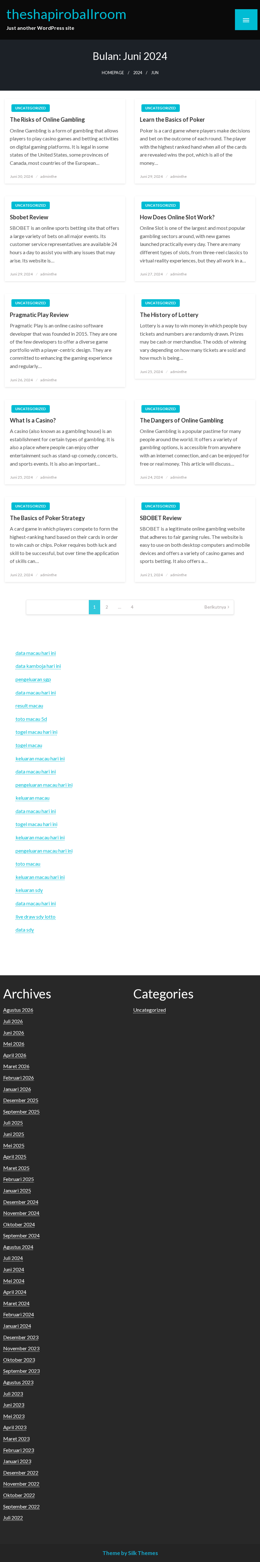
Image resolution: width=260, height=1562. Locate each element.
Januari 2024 (17, 1326)
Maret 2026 (16, 1066)
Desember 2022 (20, 1472)
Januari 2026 (17, 1089)
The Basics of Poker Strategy (47, 517)
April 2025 (14, 1156)
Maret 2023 (16, 1439)
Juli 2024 (13, 1258)
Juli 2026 (13, 1021)
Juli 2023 (13, 1394)
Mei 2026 (13, 1044)
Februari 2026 (18, 1078)
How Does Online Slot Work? (177, 217)
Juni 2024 (13, 1269)
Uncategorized (30, 108)
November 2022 (21, 1484)
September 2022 (21, 1506)
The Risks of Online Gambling (47, 119)
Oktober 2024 (19, 1224)
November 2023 (21, 1348)
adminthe (48, 176)
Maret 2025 (16, 1168)
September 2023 (21, 1371)
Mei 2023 (13, 1416)
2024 (137, 72)
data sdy (25, 929)
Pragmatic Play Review (39, 314)
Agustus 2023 (18, 1382)
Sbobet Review (29, 217)
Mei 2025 (13, 1145)
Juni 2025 (13, 1134)
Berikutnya (215, 607)
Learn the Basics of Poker (172, 119)
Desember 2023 (20, 1337)
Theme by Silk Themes (130, 1553)
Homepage (113, 72)
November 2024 (21, 1213)
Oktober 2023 (19, 1360)
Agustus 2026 (18, 1010)
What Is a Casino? (33, 420)
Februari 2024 (18, 1314)
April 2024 (14, 1292)
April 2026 (14, 1055)
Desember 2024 (20, 1202)
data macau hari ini (36, 692)
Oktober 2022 (19, 1495)
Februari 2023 (18, 1450)
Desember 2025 (20, 1100)
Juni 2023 (13, 1405)
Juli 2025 (13, 1123)
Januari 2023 (17, 1461)
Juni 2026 (13, 1033)
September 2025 (21, 1111)
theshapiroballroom (66, 13)
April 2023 (14, 1427)
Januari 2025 (17, 1190)
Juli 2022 (13, 1517)
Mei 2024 (13, 1281)
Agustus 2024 (18, 1247)
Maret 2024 (16, 1303)
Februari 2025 (18, 1179)
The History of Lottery (169, 314)
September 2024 (21, 1235)
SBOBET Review (160, 517)
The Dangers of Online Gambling (182, 420)
